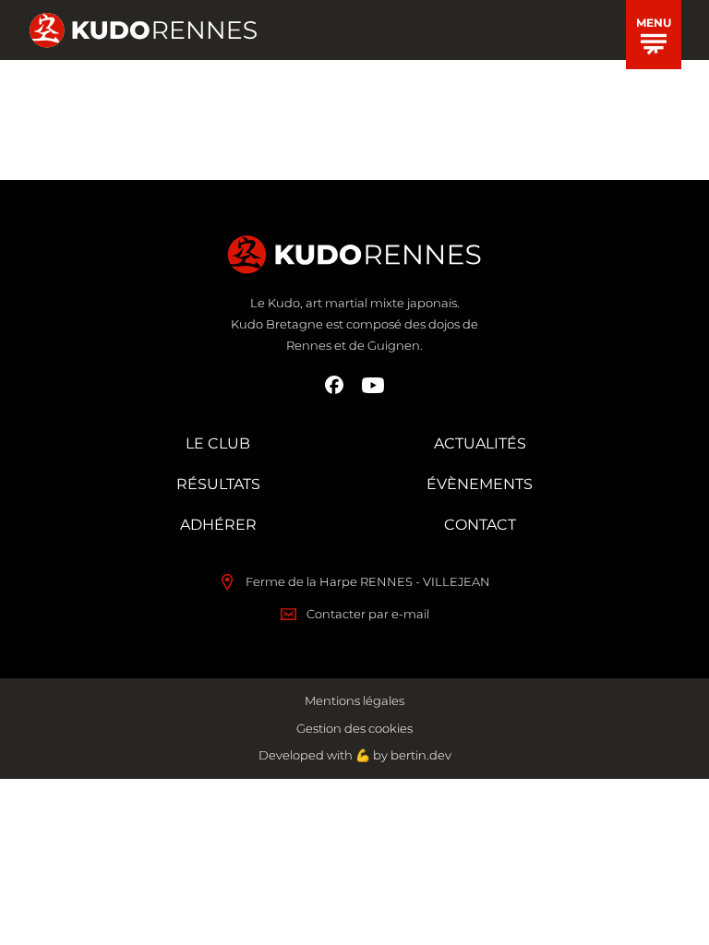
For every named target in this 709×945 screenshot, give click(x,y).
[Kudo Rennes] (143, 30)
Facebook (334, 385)
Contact (480, 524)
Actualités (480, 443)
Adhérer (218, 524)
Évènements (480, 484)
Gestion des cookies (354, 728)
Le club (218, 443)
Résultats (218, 484)
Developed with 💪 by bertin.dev (354, 755)
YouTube (373, 385)
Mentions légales (354, 700)
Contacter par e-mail (367, 613)
